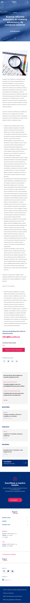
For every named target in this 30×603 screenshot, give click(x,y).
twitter (8, 571)
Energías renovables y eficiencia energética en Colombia (12, 415)
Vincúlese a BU (6, 524)
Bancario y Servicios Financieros (10, 382)
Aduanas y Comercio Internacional (13, 350)
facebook (4, 571)
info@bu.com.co (8, 580)
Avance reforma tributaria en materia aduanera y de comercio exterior (14, 13)
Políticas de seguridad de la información (12, 599)
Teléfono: (4, 535)
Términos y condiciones (8, 593)
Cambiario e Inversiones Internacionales (11, 391)
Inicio (1, 11)
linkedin (12, 571)
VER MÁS (5, 400)
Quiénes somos (6, 517)
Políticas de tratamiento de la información (12, 596)
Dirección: (4, 533)
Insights (5, 11)
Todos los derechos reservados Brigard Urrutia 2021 (15, 589)
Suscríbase (7, 461)
